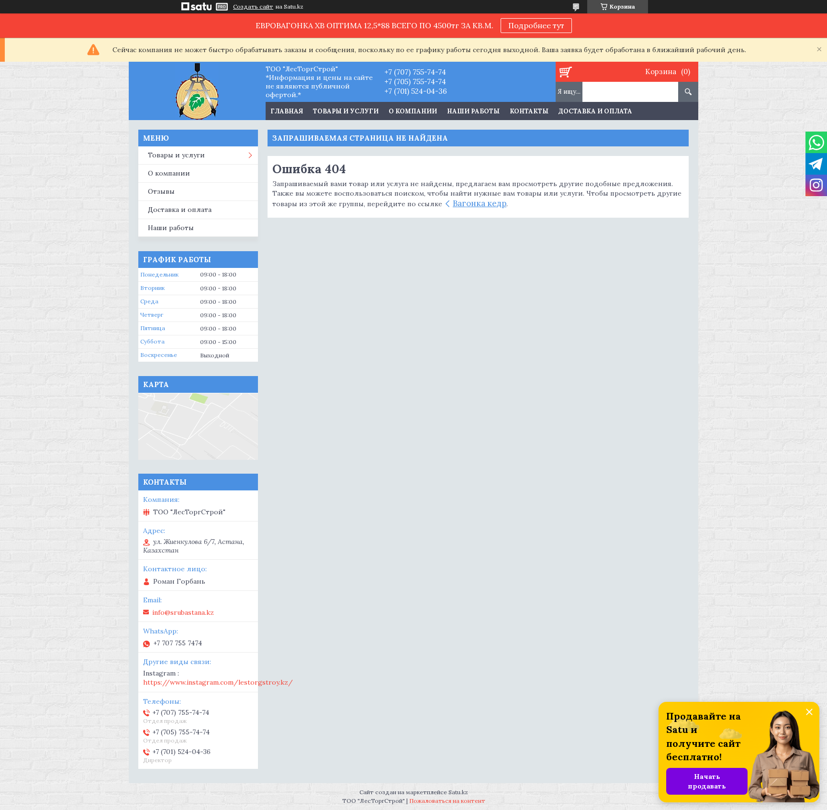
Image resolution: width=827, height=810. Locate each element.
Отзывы (161, 191)
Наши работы (473, 111)
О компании (413, 111)
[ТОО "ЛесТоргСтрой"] (196, 91)
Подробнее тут (536, 25)
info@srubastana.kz (183, 612)
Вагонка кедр (479, 203)
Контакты (529, 111)
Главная (286, 111)
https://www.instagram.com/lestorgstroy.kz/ (218, 682)
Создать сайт (253, 6)
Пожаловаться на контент (447, 800)
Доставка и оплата (595, 111)
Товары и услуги (346, 111)
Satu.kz (458, 792)
